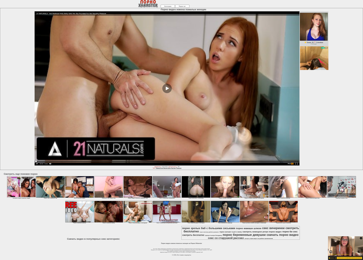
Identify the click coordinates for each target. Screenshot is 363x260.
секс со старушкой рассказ (226, 238)
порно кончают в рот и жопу (231, 232)
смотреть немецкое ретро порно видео (262, 232)
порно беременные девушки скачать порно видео (261, 234)
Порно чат (182, 6)
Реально (178, 168)
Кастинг (173, 168)
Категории (167, 6)
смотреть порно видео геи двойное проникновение (258, 238)
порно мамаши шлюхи (248, 228)
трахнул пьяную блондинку (213, 235)
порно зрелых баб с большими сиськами (208, 228)
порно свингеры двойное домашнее (209, 232)
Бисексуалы (167, 168)
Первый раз (159, 168)
